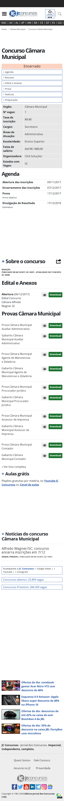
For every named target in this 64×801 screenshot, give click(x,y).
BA (35, 22)
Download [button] (55, 325)
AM (29, 22)
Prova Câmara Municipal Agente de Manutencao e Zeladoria (17, 357)
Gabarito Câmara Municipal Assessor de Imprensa (15, 430)
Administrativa (34, 134)
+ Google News (43, 568)
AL (16, 22)
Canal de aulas (29, 485)
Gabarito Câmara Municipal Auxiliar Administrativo (12, 339)
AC (11, 22)
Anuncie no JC (22, 768)
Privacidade (43, 768)
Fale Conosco (42, 760)
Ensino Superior (35, 141)
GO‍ (60, 22)
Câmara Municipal (36, 106)
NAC (4, 22)
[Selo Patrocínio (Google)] (50, 13)
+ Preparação (10, 99)
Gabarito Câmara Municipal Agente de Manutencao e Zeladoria (17, 372)
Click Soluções (33, 156)
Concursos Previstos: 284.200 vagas (25, 587)
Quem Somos (22, 760)
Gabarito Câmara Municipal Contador (14, 457)
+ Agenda (8, 72)
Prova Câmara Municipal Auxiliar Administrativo (17, 327)
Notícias (8, 94)
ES (53, 22)
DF (47, 22)
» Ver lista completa (14, 467)
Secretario (31, 127)
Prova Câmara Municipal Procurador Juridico (17, 388)
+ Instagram (21, 571)
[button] (44, 294)
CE (41, 22)
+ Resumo (8, 77)
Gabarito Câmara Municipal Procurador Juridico (15, 401)
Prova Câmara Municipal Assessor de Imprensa (17, 417)
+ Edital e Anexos (12, 83)
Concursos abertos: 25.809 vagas (23, 579)
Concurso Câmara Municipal (40, 29)
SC (26, 163)
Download (55, 294)
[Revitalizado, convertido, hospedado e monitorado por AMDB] (59, 795)
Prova (7, 88)
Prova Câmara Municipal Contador (17, 446)
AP (22, 22)
